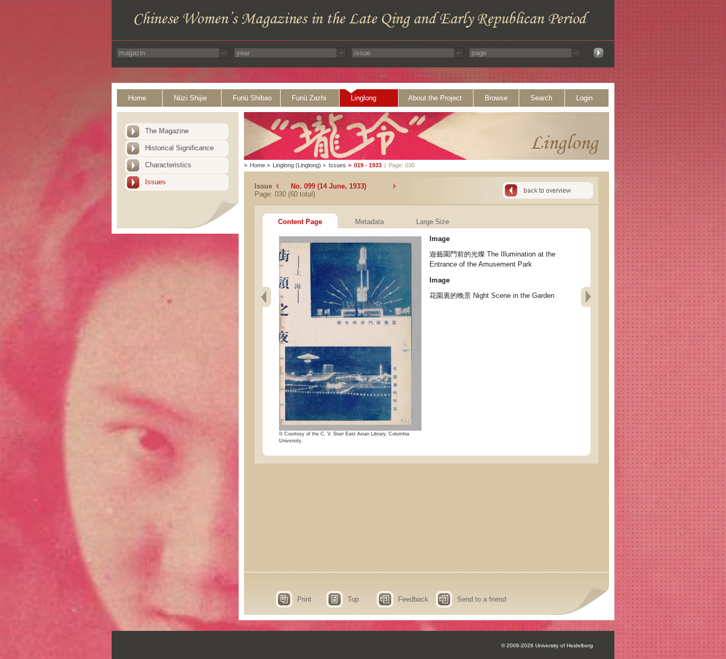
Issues (155, 182)
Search (541, 98)
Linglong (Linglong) (297, 165)
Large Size (432, 222)
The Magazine (167, 131)
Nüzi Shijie (190, 98)
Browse (496, 98)
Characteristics (168, 165)
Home (137, 98)
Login (584, 98)
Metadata (369, 222)
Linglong (363, 98)
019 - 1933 (368, 165)
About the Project (435, 98)
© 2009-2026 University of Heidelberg (547, 645)
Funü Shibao (252, 98)
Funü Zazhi (309, 98)
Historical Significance (179, 148)
